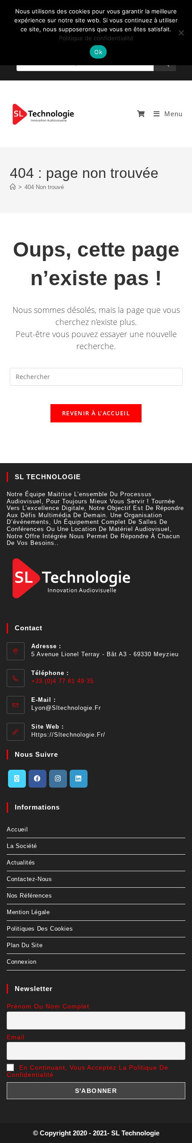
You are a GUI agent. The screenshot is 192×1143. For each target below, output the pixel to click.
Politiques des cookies (40, 928)
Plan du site (24, 945)
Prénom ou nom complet (48, 1006)
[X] (17, 779)
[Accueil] (13, 187)
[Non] (180, 32)
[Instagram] (58, 779)
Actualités (21, 862)
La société (22, 846)
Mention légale (28, 912)
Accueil (17, 829)
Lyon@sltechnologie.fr (66, 707)
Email (16, 1037)
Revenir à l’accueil (96, 413)
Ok (98, 51)
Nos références (29, 895)
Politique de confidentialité (96, 38)
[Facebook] (37, 779)
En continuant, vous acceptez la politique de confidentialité (87, 1071)
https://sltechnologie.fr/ (68, 734)
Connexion (21, 961)
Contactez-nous (29, 879)
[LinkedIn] (79, 779)
